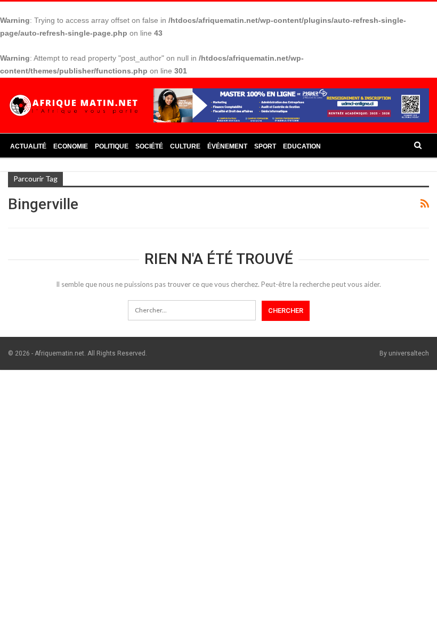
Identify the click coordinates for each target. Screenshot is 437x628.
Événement (227, 146)
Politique (111, 146)
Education (302, 146)
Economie (70, 146)
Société (149, 146)
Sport (265, 146)
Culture (185, 146)
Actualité (28, 146)
